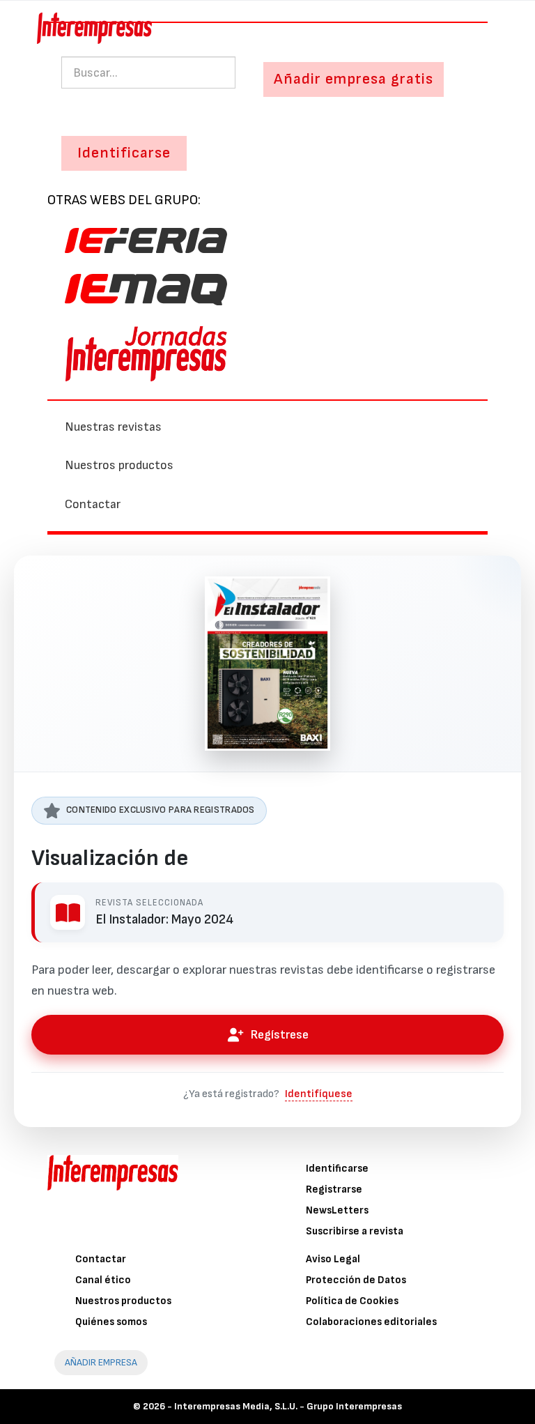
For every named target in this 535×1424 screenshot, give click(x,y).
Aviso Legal (333, 1259)
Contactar (93, 504)
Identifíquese (318, 1094)
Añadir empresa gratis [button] (353, 79)
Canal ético (103, 1280)
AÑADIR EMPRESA (101, 1362)
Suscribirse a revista (354, 1231)
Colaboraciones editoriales (371, 1322)
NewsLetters (337, 1210)
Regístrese (280, 1034)
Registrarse (334, 1189)
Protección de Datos (356, 1280)
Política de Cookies (352, 1301)
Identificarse (337, 1168)
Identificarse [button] (124, 153)
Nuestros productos (119, 465)
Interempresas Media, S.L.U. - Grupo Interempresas (288, 1406)
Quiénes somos (111, 1322)
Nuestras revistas (113, 427)
